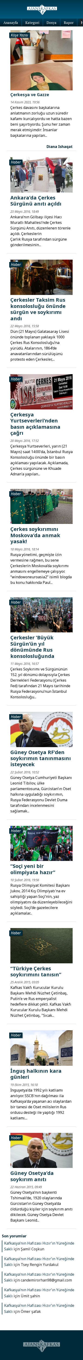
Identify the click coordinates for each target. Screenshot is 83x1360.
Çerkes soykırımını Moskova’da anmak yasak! (35, 535)
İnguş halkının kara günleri (36, 1073)
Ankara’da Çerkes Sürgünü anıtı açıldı (35, 200)
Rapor (69, 22)
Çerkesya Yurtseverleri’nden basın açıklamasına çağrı (35, 423)
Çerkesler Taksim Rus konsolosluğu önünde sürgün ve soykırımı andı (37, 308)
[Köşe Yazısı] (41, 59)
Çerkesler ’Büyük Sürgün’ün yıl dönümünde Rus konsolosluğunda (32, 646)
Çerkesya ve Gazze (29, 94)
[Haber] (41, 174)
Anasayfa (10, 22)
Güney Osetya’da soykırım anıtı (32, 1175)
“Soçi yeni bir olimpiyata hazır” (32, 868)
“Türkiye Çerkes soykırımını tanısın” (35, 971)
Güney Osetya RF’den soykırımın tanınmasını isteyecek (40, 758)
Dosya (51, 22)
